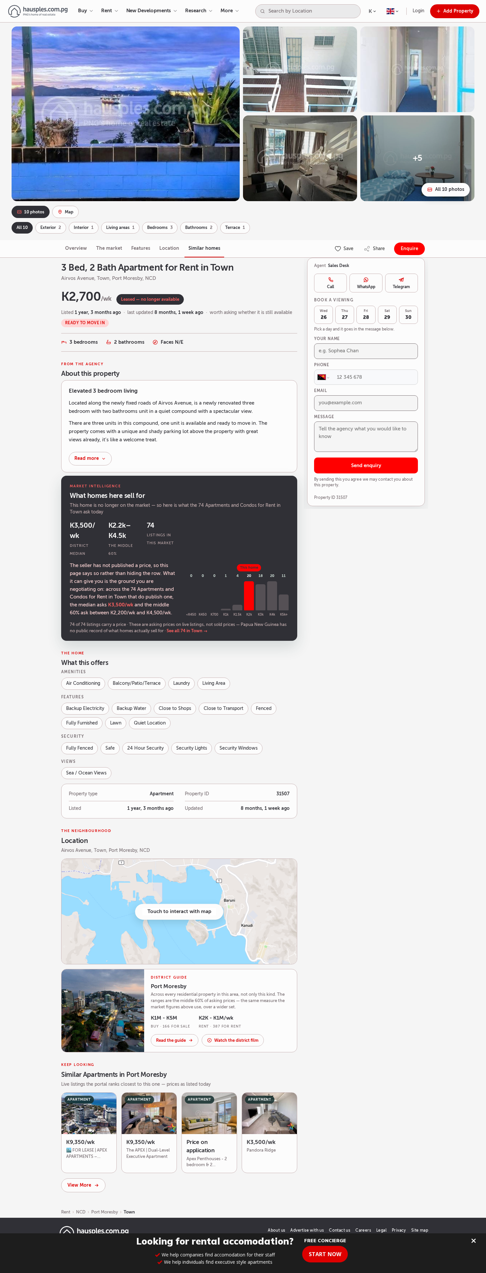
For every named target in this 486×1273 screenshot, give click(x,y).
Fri (366, 315)
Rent (106, 10)
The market (109, 248)
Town (129, 1211)
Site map (419, 1230)
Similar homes (204, 248)
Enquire (409, 248)
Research (195, 10)
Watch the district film (236, 1040)
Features (140, 248)
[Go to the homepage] (38, 11)
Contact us (339, 1230)
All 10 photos (449, 189)
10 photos (34, 211)
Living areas (120, 227)
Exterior (50, 227)
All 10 (22, 227)
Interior (84, 227)
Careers (363, 1230)
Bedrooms (160, 227)
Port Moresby (104, 1211)
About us (276, 1230)
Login (418, 10)
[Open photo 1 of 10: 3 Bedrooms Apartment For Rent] (126, 113)
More (227, 10)
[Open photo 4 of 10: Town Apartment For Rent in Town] (300, 158)
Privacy (399, 1230)
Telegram (401, 287)
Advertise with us (307, 1230)
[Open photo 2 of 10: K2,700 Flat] (300, 69)
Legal (381, 1230)
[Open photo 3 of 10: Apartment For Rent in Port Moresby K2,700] (417, 69)
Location (169, 248)
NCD (81, 1211)
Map (69, 211)
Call (330, 287)
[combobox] (313, 11)
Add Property (458, 11)
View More (79, 1185)
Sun (408, 315)
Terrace (235, 227)
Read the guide (171, 1040)
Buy (82, 10)
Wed (324, 315)
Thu (344, 315)
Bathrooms (199, 227)
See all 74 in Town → (187, 631)
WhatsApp (366, 287)
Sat (387, 315)
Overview (76, 248)
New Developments (148, 10)
